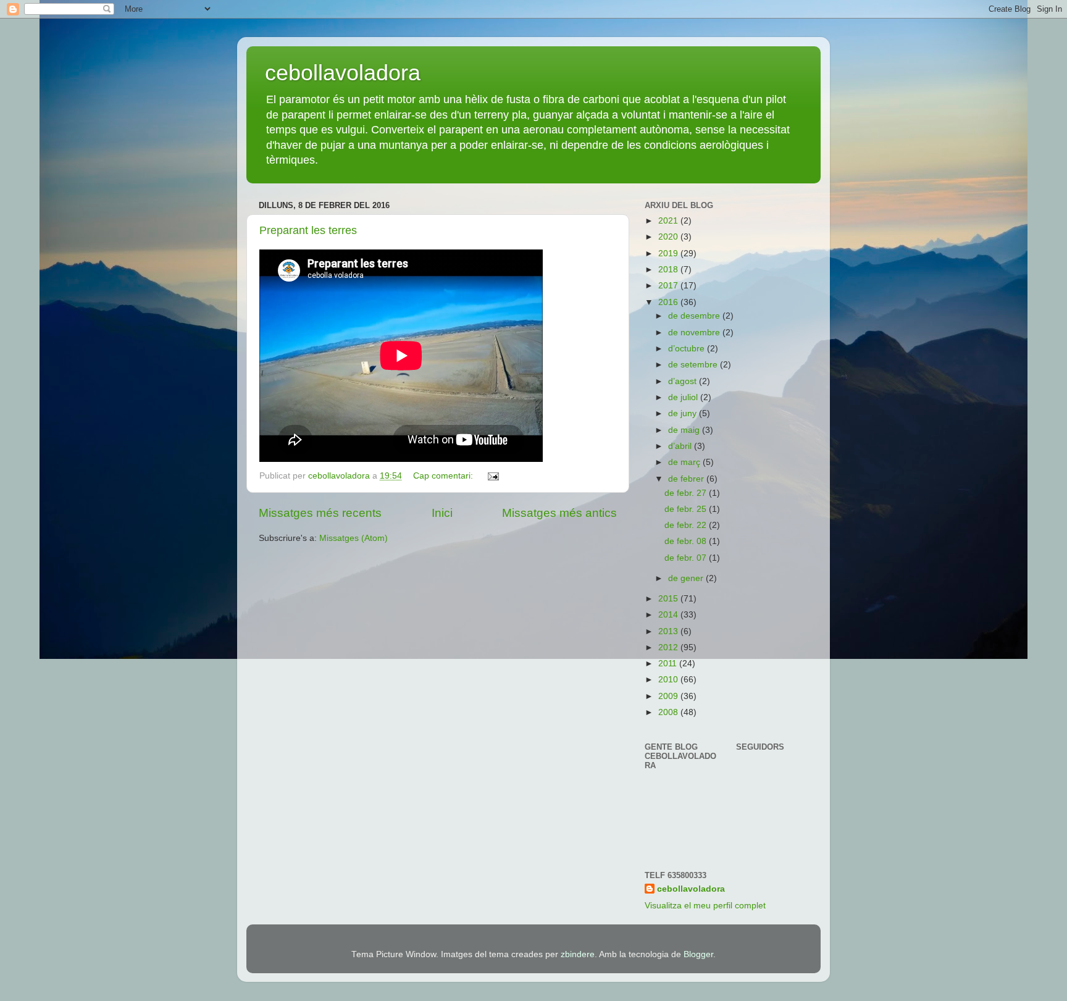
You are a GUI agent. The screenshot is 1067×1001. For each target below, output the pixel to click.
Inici (442, 512)
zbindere (578, 954)
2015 (669, 598)
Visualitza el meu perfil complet (705, 905)
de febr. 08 (686, 541)
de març (685, 462)
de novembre (695, 332)
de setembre (694, 364)
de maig (685, 430)
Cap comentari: (444, 475)
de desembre (695, 315)
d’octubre (687, 348)
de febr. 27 (686, 493)
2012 (669, 647)
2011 (668, 663)
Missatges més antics (559, 512)
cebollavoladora (343, 72)
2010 (669, 679)
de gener (687, 578)
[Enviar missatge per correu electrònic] (492, 475)
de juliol (684, 397)
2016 (669, 302)
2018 (669, 269)
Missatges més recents (320, 512)
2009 (669, 696)
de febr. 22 (686, 525)
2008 (669, 712)
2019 (669, 253)
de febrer (687, 479)
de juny (683, 413)
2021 (669, 220)
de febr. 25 (686, 509)
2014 (669, 614)
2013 (669, 631)
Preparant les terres (308, 230)
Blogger (698, 954)
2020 (669, 236)
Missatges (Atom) (353, 538)
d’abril (681, 446)
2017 (669, 285)
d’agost (683, 381)
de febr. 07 (686, 558)
